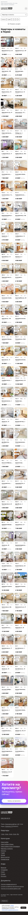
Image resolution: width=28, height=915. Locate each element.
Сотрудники (4, 870)
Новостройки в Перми (7, 844)
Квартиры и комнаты (7, 848)
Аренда (3, 855)
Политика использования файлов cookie (11, 888)
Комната (4, 19)
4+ (18, 19)
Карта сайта (3, 896)
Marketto (5, 900)
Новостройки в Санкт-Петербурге (10, 846)
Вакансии (3, 867)
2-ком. (6, 834)
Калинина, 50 (9, 826)
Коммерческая (5, 859)
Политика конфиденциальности (9, 884)
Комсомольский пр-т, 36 (12, 824)
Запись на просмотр (14, 801)
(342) (4, 1)
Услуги (3, 872)
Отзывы (3, 874)
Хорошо (23, 907)
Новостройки (4, 842)
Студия (9, 19)
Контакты (3, 876)
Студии (3, 853)
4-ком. (14, 834)
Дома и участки (5, 857)
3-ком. (10, 834)
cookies (12, 905)
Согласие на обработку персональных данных (12, 886)
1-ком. (2, 834)
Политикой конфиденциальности (10, 910)
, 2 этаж (10, 3)
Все (18, 834)
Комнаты (3, 851)
